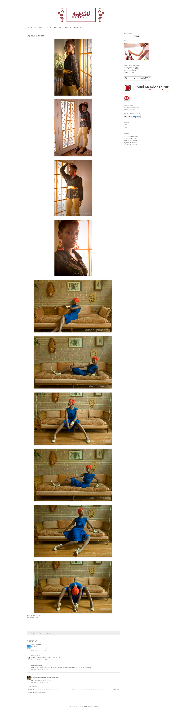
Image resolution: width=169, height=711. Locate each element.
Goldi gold (34, 655)
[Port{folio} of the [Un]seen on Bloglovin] (132, 117)
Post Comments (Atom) (40, 692)
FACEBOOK (78, 27)
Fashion (33, 633)
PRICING (57, 27)
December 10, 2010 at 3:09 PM (39, 669)
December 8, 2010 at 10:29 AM (39, 660)
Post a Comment (33, 686)
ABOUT (48, 27)
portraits (38, 633)
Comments (129, 128)
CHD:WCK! (34, 644)
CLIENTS (67, 27)
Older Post (116, 689)
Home (29, 27)
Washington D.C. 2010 (45, 633)
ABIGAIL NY (34, 675)
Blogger (96, 706)
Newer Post (30, 689)
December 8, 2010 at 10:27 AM (39, 650)
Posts (127, 125)
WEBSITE (38, 27)
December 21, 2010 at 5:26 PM (39, 682)
